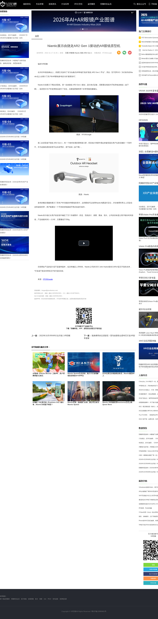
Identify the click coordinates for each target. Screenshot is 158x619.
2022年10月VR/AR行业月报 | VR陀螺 (50, 336)
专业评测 (39, 4)
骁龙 (82, 53)
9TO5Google (48, 279)
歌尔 (36, 599)
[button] (80, 29)
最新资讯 (27, 4)
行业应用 (65, 4)
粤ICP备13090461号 (98, 611)
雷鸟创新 (55, 599)
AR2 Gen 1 (88, 53)
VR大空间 (78, 4)
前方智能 (24, 599)
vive (45, 599)
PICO (49, 599)
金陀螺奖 (91, 4)
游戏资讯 (52, 4)
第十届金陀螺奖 (5, 599)
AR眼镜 (71, 53)
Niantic (77, 53)
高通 (66, 53)
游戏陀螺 (31, 599)
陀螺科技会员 (106, 4)
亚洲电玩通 (63, 599)
